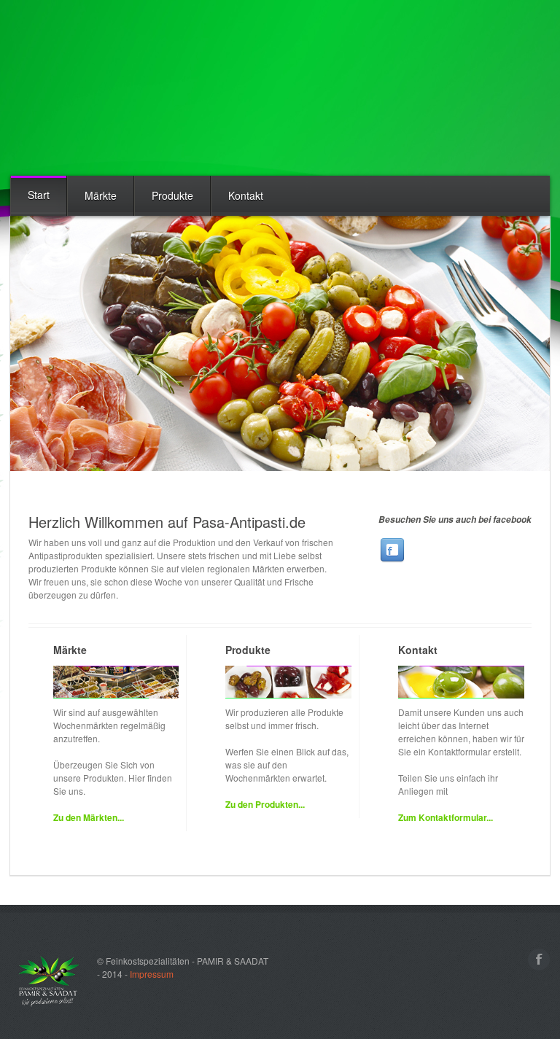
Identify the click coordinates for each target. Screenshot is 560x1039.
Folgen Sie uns (392, 550)
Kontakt (245, 195)
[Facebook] (539, 959)
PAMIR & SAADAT (97, 88)
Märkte (101, 195)
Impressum (152, 974)
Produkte (172, 195)
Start (39, 194)
